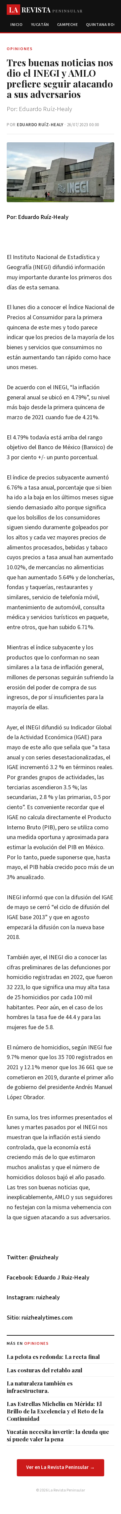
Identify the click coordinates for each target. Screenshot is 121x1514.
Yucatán (40, 25)
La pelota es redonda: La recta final (53, 1356)
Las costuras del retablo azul (44, 1370)
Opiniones (36, 1343)
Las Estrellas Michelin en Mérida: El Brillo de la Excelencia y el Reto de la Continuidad (55, 1411)
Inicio (16, 25)
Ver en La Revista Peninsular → (60, 1467)
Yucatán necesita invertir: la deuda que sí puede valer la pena (58, 1435)
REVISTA (46, 9)
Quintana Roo (101, 25)
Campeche (67, 25)
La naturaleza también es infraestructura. (40, 1386)
